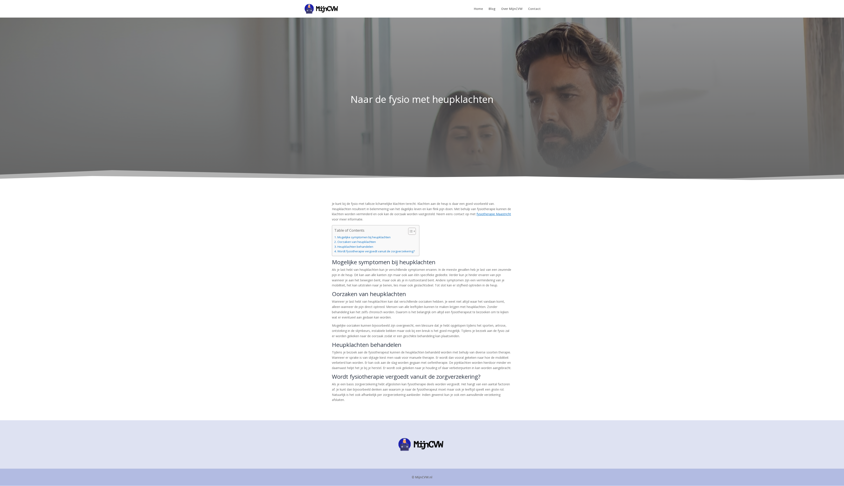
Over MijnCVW (511, 9)
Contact (534, 9)
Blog (492, 9)
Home (478, 9)
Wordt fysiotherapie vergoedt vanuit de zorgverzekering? (376, 251)
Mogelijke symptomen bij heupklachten (364, 237)
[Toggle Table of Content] (410, 231)
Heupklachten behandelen (355, 247)
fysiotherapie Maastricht (494, 214)
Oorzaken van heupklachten (356, 242)
